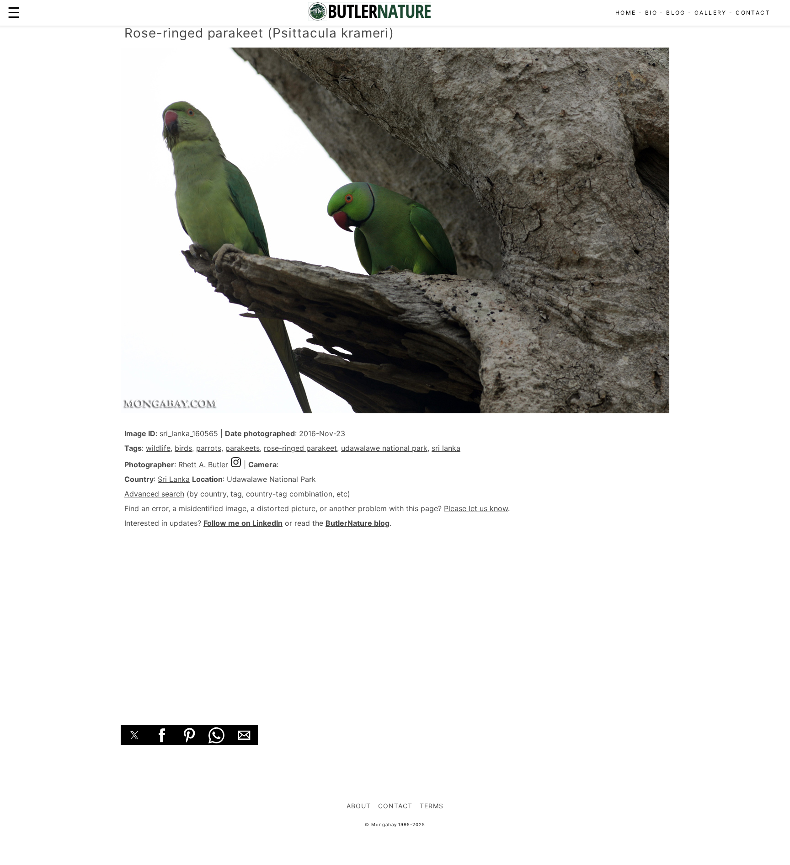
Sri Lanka (174, 479)
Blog (676, 12)
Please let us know (476, 508)
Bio (651, 12)
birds (183, 448)
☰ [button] (14, 12)
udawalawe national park (384, 448)
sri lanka (446, 448)
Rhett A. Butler (203, 464)
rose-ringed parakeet (300, 448)
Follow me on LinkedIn (243, 523)
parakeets (242, 448)
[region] (395, 616)
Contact (753, 12)
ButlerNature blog (358, 523)
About (359, 806)
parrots (208, 448)
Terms (431, 806)
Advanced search (154, 493)
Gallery (710, 12)
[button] (134, 735)
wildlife (158, 448)
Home (625, 12)
